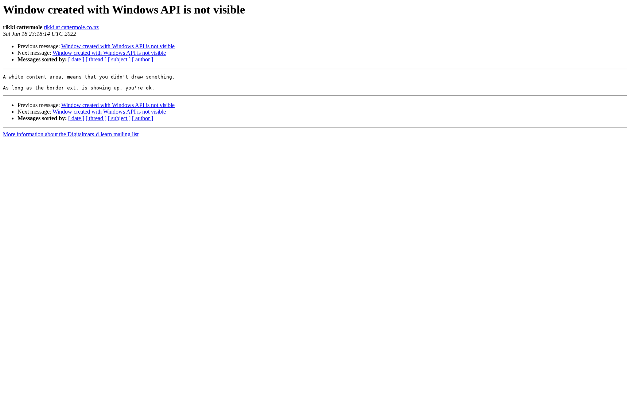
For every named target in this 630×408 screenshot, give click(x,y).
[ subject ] (119, 59)
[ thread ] (96, 59)
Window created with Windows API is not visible (118, 46)
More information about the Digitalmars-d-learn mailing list (71, 134)
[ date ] (76, 59)
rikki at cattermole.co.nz (71, 27)
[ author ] (142, 59)
